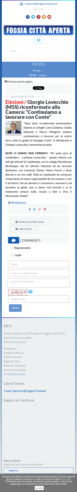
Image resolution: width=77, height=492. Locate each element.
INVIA (15, 308)
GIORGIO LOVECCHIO (30, 221)
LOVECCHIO (24, 229)
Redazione (19, 202)
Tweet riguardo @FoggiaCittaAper (25, 390)
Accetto (39, 488)
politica (43, 75)
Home (36, 70)
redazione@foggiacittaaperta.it (41, 3)
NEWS (33, 75)
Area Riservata (15, 374)
